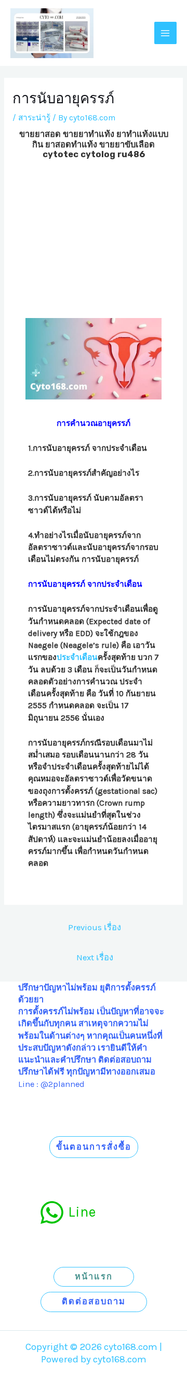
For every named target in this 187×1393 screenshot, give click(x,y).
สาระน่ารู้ (34, 117)
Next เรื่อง (94, 957)
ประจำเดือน (77, 657)
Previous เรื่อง (94, 927)
